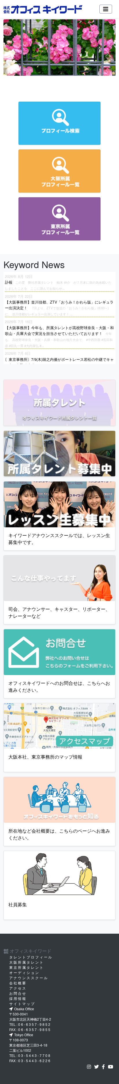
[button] (11, 53)
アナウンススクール (28, 977)
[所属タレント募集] (59, 454)
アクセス (18, 988)
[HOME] (42, 9)
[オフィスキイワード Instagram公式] (90, 1066)
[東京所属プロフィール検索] (59, 219)
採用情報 (18, 998)
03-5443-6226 (34, 1060)
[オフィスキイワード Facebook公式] (104, 1066)
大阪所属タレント (26, 962)
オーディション (24, 972)
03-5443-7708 (34, 1055)
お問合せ (18, 993)
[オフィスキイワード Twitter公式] (97, 1066)
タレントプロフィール (31, 956)
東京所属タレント (26, 967)
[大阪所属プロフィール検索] (59, 171)
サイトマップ (22, 1003)
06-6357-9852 (34, 1024)
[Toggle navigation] (105, 9)
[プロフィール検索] (59, 123)
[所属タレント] (59, 403)
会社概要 (18, 982)
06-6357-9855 (34, 1029)
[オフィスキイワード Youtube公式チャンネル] (112, 1066)
